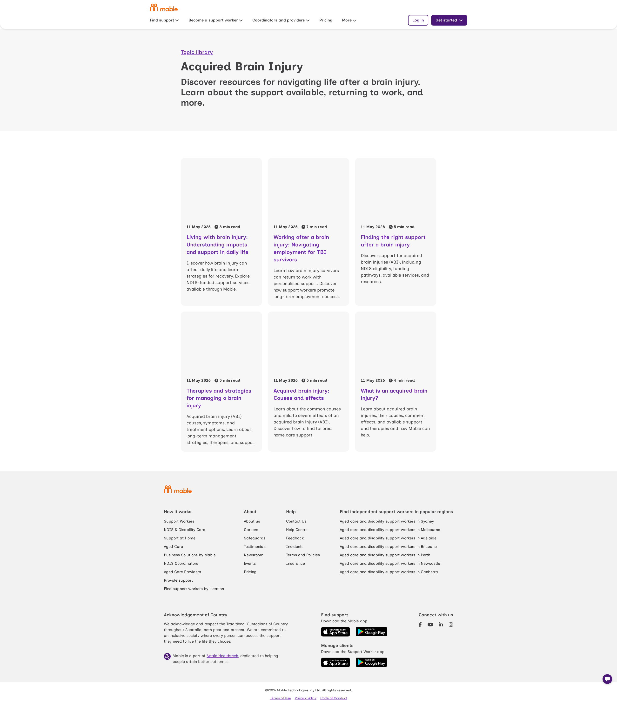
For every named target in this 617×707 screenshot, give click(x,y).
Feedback (295, 538)
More (347, 20)
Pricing (325, 20)
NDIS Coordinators (181, 563)
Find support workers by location (194, 588)
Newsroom (253, 555)
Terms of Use (280, 698)
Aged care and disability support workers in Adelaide (388, 538)
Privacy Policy (305, 698)
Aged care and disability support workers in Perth (385, 555)
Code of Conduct (333, 698)
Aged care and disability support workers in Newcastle (390, 563)
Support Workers (179, 521)
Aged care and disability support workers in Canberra (389, 572)
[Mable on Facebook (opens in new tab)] (420, 624)
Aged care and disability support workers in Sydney (387, 521)
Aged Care (173, 546)
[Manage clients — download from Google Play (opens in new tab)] (371, 662)
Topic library (197, 52)
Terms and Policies (303, 555)
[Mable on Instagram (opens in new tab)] (451, 624)
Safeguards (254, 538)
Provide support (178, 580)
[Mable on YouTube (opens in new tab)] (430, 624)
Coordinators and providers (278, 20)
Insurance (295, 563)
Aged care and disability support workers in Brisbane (388, 546)
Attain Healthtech (222, 655)
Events (250, 563)
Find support (162, 20)
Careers (251, 529)
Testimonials (255, 546)
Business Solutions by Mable (190, 555)
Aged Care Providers (182, 572)
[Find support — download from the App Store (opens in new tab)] (335, 632)
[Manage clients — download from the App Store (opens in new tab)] (335, 662)
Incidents (294, 546)
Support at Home (179, 538)
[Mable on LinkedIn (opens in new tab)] (441, 624)
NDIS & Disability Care (184, 529)
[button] (607, 679)
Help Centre (297, 529)
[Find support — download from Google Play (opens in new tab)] (371, 632)
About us (252, 521)
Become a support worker (213, 20)
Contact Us (296, 521)
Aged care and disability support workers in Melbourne (390, 529)
